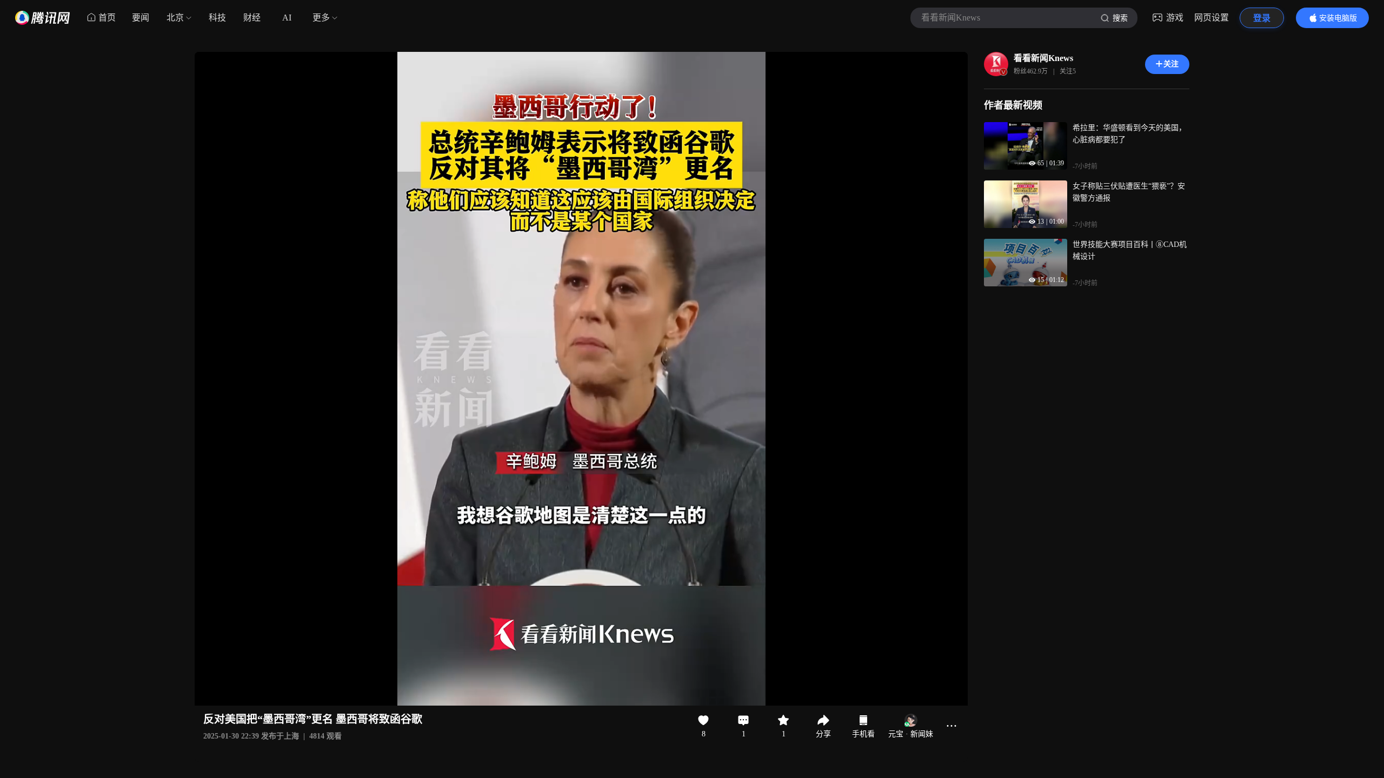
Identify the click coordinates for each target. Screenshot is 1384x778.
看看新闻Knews (1043, 58)
